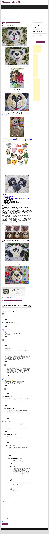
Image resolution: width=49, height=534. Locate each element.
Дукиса (12, 300)
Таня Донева (7, 329)
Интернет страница (5, 518)
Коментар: (4, 501)
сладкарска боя (20, 300)
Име (3, 511)
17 (12, 25)
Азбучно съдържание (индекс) (39, 6)
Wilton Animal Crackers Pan (17, 112)
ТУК (2, 285)
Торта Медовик (14, 114)
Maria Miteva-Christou (5, 25)
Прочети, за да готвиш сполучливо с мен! (14, 6)
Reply (6, 326)
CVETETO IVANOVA (8, 378)
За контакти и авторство (27, 6)
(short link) (17, 91)
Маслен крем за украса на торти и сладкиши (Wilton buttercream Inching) (17, 198)
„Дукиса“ (8, 197)
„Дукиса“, (20, 113)
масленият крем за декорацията (13, 208)
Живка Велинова (7, 396)
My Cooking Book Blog (12, 2)
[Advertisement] (24, 14)
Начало (4, 6)
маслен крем (15, 300)
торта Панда (14, 139)
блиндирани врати (8, 322)
